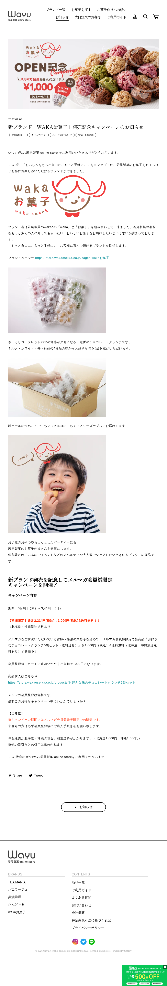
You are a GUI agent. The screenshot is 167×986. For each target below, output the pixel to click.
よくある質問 (81, 897)
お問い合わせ (81, 905)
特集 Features (85, 134)
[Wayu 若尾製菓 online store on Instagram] (75, 942)
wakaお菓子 (18, 134)
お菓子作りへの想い (111, 9)
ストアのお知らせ (62, 134)
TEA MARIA (17, 882)
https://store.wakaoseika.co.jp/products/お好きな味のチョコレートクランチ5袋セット (72, 682)
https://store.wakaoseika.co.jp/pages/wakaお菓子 (72, 258)
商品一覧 (78, 882)
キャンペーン (38, 134)
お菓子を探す (81, 9)
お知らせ (62, 17)
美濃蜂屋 (14, 897)
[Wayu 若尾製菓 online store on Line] (92, 942)
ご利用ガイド (81, 890)
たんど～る (16, 904)
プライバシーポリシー (88, 928)
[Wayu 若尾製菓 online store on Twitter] (83, 942)
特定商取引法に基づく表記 (91, 920)
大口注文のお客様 (88, 17)
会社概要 (78, 912)
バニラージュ (18, 889)
